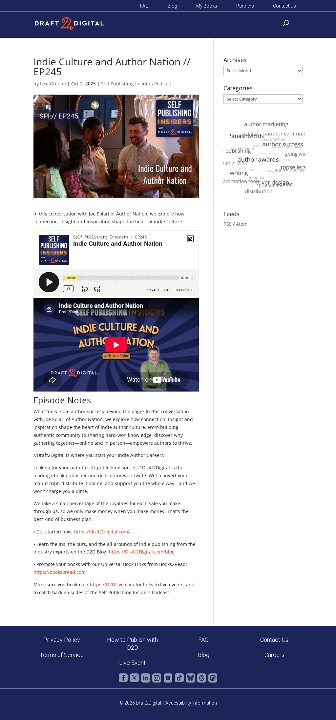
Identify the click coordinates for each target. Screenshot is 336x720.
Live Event (132, 662)
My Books (206, 6)
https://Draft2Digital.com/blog (142, 552)
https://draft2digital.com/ (102, 532)
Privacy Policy (61, 639)
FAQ (144, 6)
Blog (172, 6)
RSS (227, 224)
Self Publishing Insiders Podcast (136, 83)
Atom (241, 224)
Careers (274, 654)
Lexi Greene (53, 83)
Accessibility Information (191, 703)
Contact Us (284, 6)
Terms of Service (62, 654)
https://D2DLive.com (112, 584)
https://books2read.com (59, 572)
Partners (245, 6)
